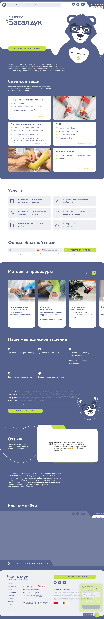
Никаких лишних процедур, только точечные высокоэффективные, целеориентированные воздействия (80, 358)
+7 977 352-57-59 (98, 4)
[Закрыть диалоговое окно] (101, 585)
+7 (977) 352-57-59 (91, 591)
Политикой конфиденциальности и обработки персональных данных (56, 254)
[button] (27, 48)
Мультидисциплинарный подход (21, 353)
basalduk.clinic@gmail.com (33, 589)
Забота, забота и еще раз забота (51, 377)
